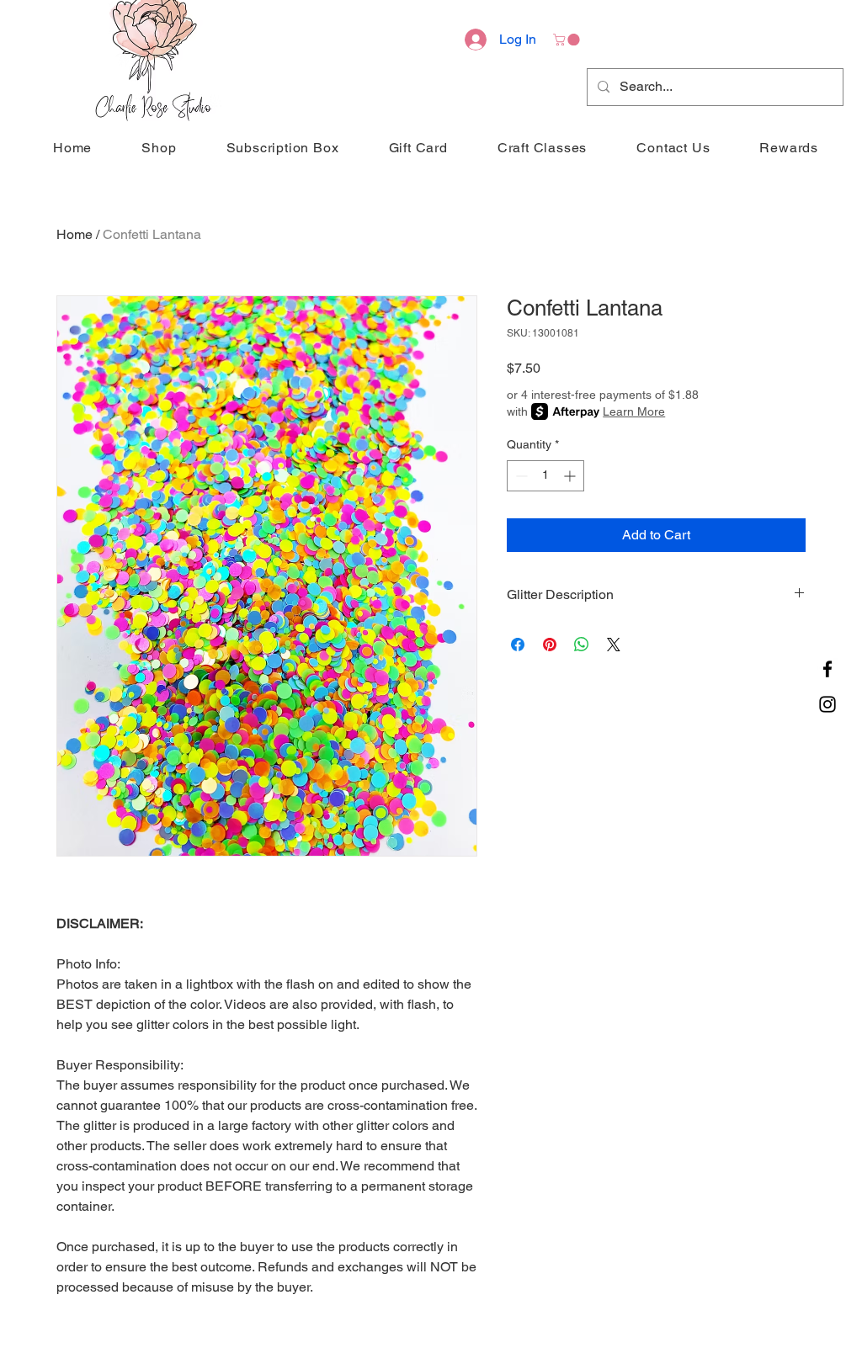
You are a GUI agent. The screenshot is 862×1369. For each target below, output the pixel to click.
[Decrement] (519, 476)
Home (74, 234)
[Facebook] (827, 669)
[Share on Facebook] (518, 644)
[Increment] (571, 476)
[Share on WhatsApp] (582, 644)
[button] (568, 39)
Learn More (634, 411)
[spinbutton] (545, 476)
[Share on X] (614, 644)
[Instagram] (827, 704)
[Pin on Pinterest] (550, 644)
